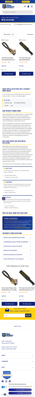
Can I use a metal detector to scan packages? (14, 259)
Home (3, 17)
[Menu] (25, 6)
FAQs (12, 105)
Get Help (7, 105)
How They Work (8, 102)
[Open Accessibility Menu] (4, 198)
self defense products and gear (22, 227)
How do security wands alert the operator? (13, 254)
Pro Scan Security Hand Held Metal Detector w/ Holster (25, 60)
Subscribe (28, 315)
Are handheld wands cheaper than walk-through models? (16, 242)
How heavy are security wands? (10, 250)
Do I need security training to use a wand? (13, 246)
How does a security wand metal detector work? (14, 237)
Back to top (17, 326)
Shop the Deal (25, 1)
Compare (6, 40)
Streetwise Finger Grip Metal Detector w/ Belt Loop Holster (8, 60)
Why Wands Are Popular (19, 102)
